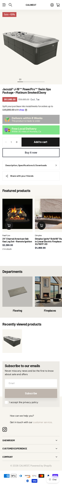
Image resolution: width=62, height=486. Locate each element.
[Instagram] (4, 429)
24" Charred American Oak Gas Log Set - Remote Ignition (17, 240)
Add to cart (40, 142)
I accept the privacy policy (23, 402)
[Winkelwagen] (58, 5)
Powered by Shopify (41, 465)
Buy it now (31, 152)
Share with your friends (21, 176)
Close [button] (31, 440)
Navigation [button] (4, 5)
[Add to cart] (9, 225)
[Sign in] (52, 5)
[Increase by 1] (16, 142)
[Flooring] (17, 292)
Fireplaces (50, 310)
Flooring (17, 310)
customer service (42, 422)
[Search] (10, 5)
